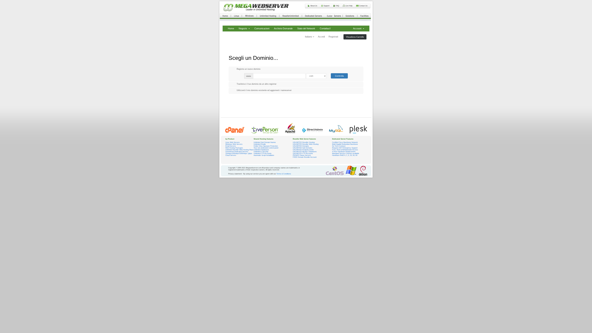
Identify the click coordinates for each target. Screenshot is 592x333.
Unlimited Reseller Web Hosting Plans (239, 150)
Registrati (333, 36)
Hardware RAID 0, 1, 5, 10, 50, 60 (344, 155)
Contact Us (363, 6)
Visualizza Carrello (355, 37)
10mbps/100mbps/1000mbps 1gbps (238, 153)
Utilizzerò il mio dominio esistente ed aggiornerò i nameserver (264, 90)
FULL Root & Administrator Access (345, 150)
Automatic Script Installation (264, 155)
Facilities (364, 15)
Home (225, 15)
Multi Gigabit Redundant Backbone (345, 144)
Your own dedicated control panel (266, 148)
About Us (313, 6)
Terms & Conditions (283, 174)
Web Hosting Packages (234, 148)
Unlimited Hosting (268, 15)
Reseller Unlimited (290, 15)
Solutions (350, 15)
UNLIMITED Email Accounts (303, 150)
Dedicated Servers (313, 15)
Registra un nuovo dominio (248, 69)
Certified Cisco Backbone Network (345, 142)
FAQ (337, 6)
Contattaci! (325, 28)
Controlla (339, 76)
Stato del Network (306, 28)
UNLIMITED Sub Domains (302, 148)
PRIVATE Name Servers (302, 155)
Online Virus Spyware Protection (266, 146)
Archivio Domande (283, 28)
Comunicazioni (261, 28)
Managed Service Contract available (345, 153)
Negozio (243, 28)
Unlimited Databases (261, 150)
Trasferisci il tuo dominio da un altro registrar (256, 84)
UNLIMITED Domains (301, 146)
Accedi (321, 36)
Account (358, 28)
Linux (236, 15)
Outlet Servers (334, 15)
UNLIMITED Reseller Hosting (304, 142)
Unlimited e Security (261, 151)
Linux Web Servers (232, 142)
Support (326, 6)
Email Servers (230, 146)
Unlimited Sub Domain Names (265, 142)
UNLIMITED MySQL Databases (305, 151)
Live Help (348, 6)
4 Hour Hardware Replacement (343, 151)
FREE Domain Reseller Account (305, 157)
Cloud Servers (230, 155)
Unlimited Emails (260, 144)
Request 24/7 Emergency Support (345, 148)
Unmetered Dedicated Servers (236, 151)
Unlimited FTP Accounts (262, 153)
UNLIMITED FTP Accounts (303, 153)
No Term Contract (338, 146)
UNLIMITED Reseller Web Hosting (306, 144)
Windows (249, 15)
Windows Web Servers (234, 144)
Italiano (309, 36)
